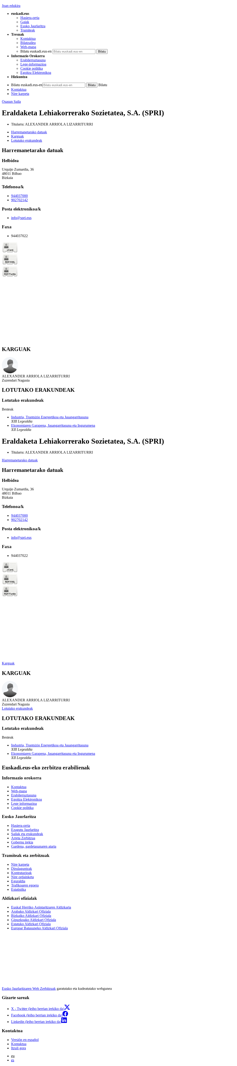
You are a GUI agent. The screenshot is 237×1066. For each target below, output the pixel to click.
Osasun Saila (11, 101)
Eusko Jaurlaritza (32, 26)
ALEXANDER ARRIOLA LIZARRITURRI (59, 124)
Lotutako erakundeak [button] (26, 140)
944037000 (19, 196)
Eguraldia (18, 881)
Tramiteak (27, 30)
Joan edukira (11, 6)
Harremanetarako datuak (20, 460)
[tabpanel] (118, 244)
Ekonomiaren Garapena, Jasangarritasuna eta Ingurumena (53, 425)
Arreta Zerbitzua (23, 838)
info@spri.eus (21, 218)
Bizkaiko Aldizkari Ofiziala (31, 916)
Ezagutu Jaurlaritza (25, 830)
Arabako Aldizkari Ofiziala (31, 911)
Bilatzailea (28, 43)
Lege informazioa (24, 804)
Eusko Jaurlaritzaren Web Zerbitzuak (29, 989)
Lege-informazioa (33, 64)
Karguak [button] (17, 136)
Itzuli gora (18, 1048)
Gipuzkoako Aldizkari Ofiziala (33, 920)
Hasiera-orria (29, 18)
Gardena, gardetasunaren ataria (33, 846)
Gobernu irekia (22, 842)
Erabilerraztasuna (33, 60)
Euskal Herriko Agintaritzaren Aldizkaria (41, 907)
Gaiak (24, 22)
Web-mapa (28, 47)
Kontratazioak (21, 873)
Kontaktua (28, 39)
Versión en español (25, 1040)
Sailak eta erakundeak (27, 834)
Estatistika (18, 889)
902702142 (19, 200)
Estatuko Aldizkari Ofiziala (31, 924)
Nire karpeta (20, 94)
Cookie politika (31, 68)
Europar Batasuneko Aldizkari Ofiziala (39, 928)
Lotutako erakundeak (17, 708)
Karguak (8, 663)
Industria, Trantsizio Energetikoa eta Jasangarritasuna (49, 417)
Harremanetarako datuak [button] (29, 132)
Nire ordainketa (22, 877)
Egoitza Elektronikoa (35, 73)
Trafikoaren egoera (25, 885)
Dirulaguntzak (21, 869)
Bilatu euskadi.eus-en (36, 51)
